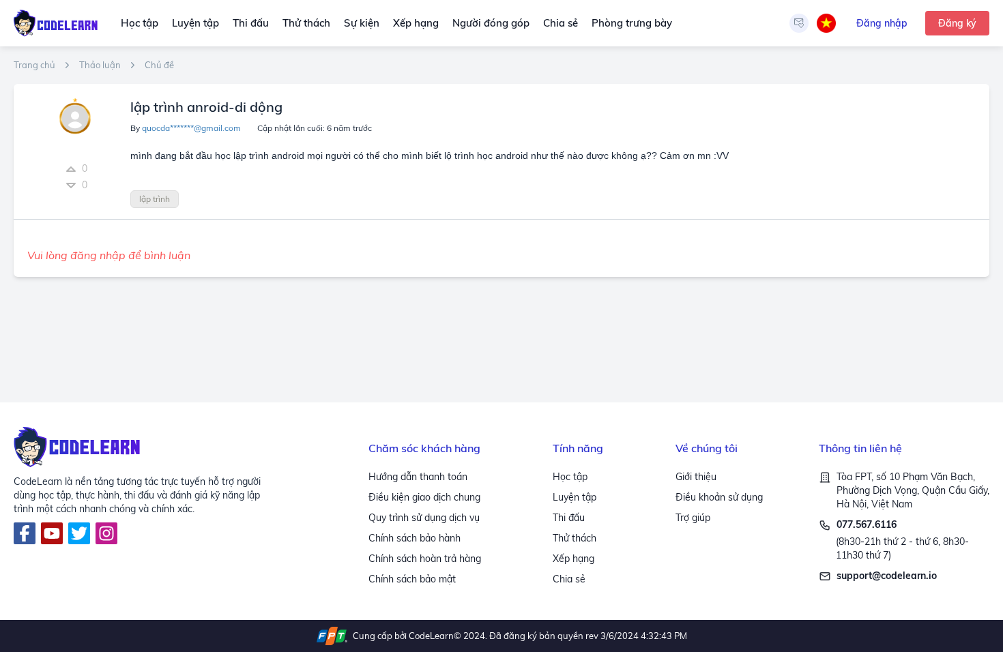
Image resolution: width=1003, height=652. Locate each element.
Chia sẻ (560, 22)
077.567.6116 (867, 524)
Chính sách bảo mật (412, 579)
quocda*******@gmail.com (191, 128)
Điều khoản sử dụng (719, 497)
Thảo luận (100, 65)
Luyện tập (195, 22)
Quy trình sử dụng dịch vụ (424, 518)
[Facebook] (24, 533)
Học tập (139, 22)
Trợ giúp (692, 518)
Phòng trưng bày (632, 22)
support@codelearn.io (887, 575)
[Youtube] (52, 533)
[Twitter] (79, 533)
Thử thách (306, 22)
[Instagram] (106, 533)
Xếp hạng (416, 22)
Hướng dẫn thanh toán (417, 477)
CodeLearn (431, 635)
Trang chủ (34, 65)
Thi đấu (251, 22)
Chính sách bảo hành (414, 538)
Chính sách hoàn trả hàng (424, 558)
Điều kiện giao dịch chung (424, 497)
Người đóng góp (490, 22)
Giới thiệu (695, 477)
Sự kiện (361, 22)
